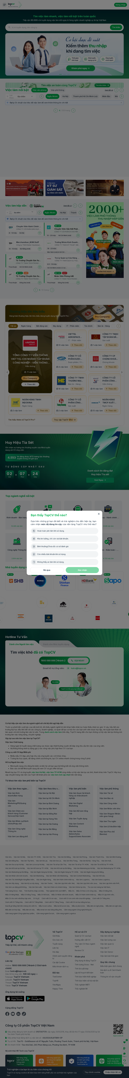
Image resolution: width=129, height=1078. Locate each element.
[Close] (99, 514)
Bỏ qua (46, 570)
